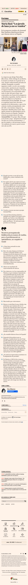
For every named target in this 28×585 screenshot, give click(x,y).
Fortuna (5, 18)
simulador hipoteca (14, 525)
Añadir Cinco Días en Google (9, 72)
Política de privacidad (6, 572)
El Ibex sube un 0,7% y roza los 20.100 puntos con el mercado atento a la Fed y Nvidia (14, 484)
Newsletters (23, 572)
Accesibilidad (13, 572)
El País (25, 14)
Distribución (10, 412)
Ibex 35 (3, 8)
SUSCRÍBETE (21, 11)
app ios (14, 536)
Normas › (25, 405)
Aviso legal (8, 570)
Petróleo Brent (24, 8)
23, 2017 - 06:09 (16, 65)
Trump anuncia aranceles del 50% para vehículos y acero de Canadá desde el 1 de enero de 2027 (13, 490)
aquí (22, 421)
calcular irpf (5, 525)
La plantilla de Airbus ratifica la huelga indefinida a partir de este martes (12, 474)
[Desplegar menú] (2, 11)
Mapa (17, 572)
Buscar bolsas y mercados (8, 497)
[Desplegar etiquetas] (26, 412)
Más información (4, 418)
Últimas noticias (6, 471)
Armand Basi (4, 412)
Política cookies (13, 570)
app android (22, 536)
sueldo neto (22, 525)
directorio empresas (22, 530)
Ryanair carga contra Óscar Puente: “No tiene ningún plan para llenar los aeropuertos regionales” (12, 480)
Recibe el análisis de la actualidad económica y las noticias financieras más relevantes (13, 397)
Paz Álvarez (14, 63)
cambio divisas (14, 530)
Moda (16, 412)
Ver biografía (11, 391)
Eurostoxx (8, 504)
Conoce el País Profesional (14, 542)
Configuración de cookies (21, 570)
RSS (19, 572)
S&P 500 (13, 8)
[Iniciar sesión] (26, 11)
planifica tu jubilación (5, 531)
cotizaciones (5, 536)
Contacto (3, 570)
